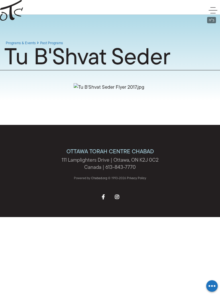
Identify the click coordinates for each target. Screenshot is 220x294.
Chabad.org (99, 178)
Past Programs (51, 43)
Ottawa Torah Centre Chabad (30, 10)
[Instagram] (116, 196)
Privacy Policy (136, 178)
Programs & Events (21, 43)
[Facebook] (103, 196)
